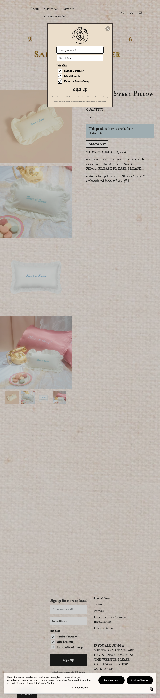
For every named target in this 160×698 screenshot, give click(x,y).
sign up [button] (80, 89)
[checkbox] (80, 71)
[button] (107, 28)
